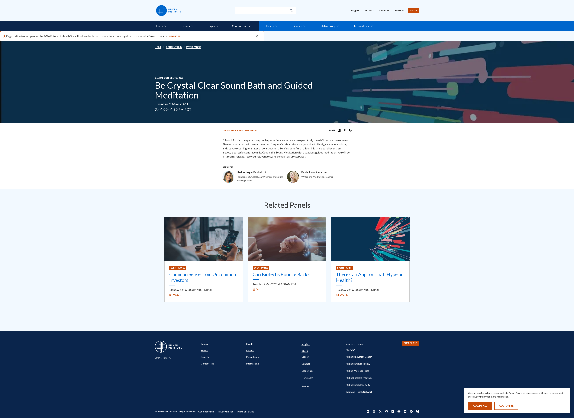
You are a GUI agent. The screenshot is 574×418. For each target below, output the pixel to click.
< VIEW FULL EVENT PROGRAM (240, 130)
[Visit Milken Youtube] (398, 411)
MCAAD (369, 10)
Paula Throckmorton (314, 172)
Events (204, 350)
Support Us (410, 343)
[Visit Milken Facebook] (386, 411)
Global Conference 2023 (169, 78)
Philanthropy (252, 357)
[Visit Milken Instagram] (374, 411)
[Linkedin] (339, 130)
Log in (413, 10)
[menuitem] (355, 10)
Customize (506, 405)
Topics (204, 343)
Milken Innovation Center (359, 356)
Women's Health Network (359, 391)
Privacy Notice (225, 411)
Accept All (480, 405)
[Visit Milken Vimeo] (392, 411)
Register (174, 36)
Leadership (307, 370)
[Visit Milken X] (380, 411)
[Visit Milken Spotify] (411, 411)
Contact (305, 363)
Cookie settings (206, 411)
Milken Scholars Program (359, 377)
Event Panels (193, 47)
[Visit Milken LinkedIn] (368, 411)
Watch (177, 295)
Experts (213, 26)
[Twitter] (344, 130)
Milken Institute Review (358, 363)
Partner (399, 10)
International (252, 363)
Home (158, 47)
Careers (305, 356)
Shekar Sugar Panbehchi (251, 172)
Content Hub (174, 47)
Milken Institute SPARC (358, 384)
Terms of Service (245, 411)
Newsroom (307, 377)
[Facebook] (350, 130)
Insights (355, 10)
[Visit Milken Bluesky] (417, 411)
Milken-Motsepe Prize (357, 370)
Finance (250, 350)
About (304, 351)
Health (249, 343)
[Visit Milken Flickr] (405, 411)
